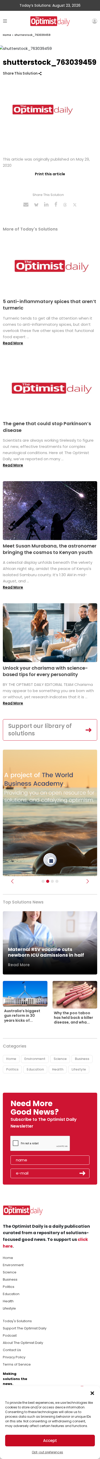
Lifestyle (79, 1069)
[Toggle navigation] (5, 21)
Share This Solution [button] (20, 73)
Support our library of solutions (40, 730)
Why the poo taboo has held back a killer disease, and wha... (73, 1017)
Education (35, 1069)
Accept (50, 1440)
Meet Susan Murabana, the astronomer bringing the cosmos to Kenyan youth (49, 549)
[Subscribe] (43, 881)
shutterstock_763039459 (32, 35)
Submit (82, 1173)
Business (82, 1058)
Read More (13, 343)
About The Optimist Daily (23, 1342)
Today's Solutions (17, 1321)
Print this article (50, 174)
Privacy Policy (14, 1357)
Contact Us (12, 1349)
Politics (12, 1069)
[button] (92, 1392)
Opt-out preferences (47, 1452)
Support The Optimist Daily (24, 1328)
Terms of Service (17, 1364)
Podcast (10, 1335)
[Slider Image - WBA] (47, 881)
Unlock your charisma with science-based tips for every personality (45, 671)
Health (57, 1069)
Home (7, 35)
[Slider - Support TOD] (52, 881)
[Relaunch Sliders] (56, 881)
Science (60, 1058)
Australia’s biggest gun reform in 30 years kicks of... (22, 1015)
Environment (34, 1058)
